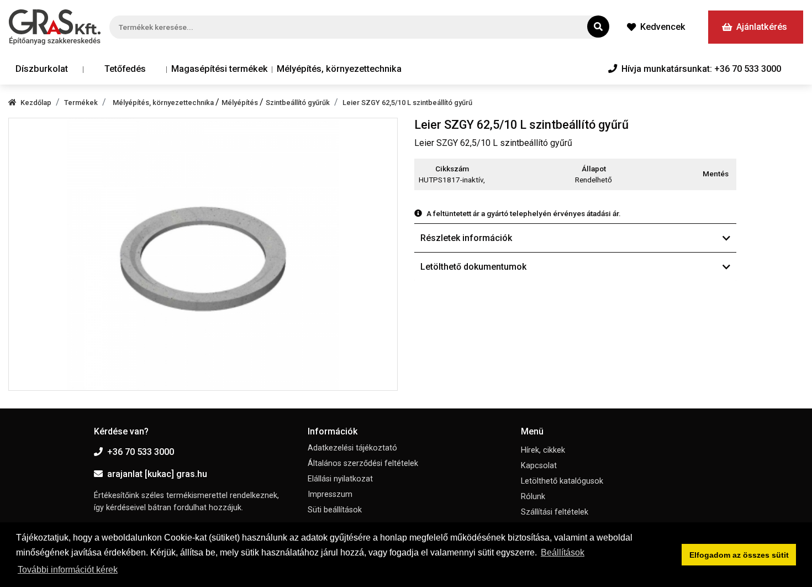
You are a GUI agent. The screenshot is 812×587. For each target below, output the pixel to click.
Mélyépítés (241, 102)
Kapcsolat (539, 465)
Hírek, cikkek (543, 450)
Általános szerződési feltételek (363, 463)
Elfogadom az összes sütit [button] (739, 555)
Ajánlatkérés (761, 27)
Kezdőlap (35, 102)
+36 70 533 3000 (140, 452)
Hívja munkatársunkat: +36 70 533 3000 (701, 69)
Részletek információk (466, 238)
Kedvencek (663, 27)
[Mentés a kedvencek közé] (731, 174)
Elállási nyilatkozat (340, 479)
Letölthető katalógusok (562, 481)
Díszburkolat (41, 69)
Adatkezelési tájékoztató (352, 448)
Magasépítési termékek (219, 69)
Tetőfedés (125, 69)
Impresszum (330, 494)
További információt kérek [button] (68, 569)
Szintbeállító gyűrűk (298, 102)
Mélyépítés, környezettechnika (339, 69)
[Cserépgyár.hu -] (55, 27)
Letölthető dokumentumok (473, 266)
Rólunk (533, 496)
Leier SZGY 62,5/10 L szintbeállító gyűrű (407, 102)
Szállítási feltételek (554, 512)
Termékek (81, 102)
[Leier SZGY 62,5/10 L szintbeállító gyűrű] (203, 254)
